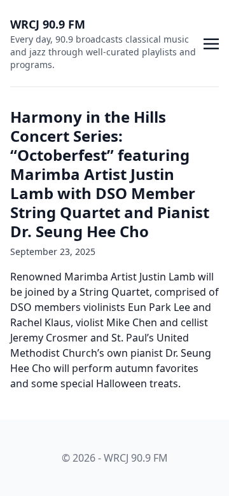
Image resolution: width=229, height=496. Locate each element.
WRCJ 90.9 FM (47, 24)
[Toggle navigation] (211, 43)
